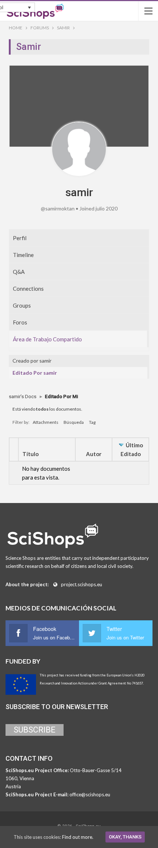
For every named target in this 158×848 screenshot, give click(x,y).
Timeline (23, 255)
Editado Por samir (34, 373)
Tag (92, 422)
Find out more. (77, 837)
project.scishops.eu (81, 584)
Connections (28, 288)
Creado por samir (31, 360)
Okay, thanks (125, 837)
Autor (93, 454)
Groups (22, 305)
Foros (20, 322)
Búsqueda (74, 422)
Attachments (45, 422)
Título (30, 454)
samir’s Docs (22, 396)
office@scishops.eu (89, 794)
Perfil (19, 238)
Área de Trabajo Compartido (47, 339)
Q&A (19, 271)
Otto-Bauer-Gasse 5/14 (96, 770)
